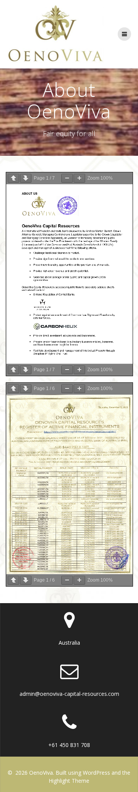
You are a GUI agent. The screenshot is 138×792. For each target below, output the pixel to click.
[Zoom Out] (67, 178)
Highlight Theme (69, 780)
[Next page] (25, 178)
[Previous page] (13, 178)
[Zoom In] (79, 178)
